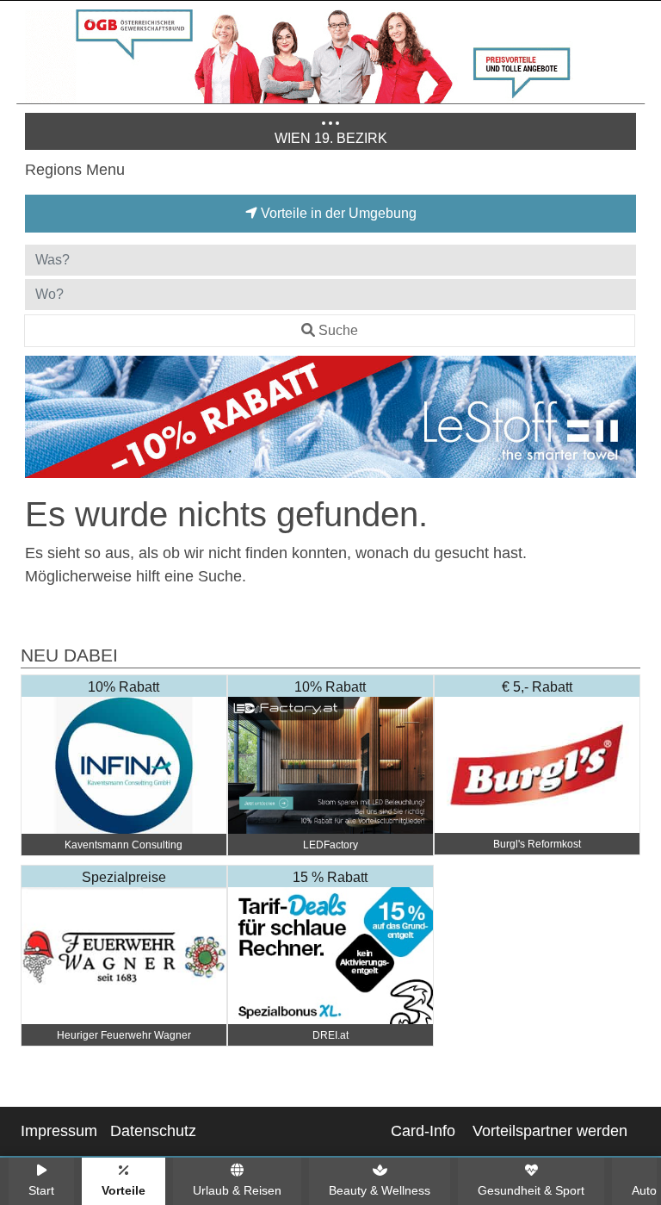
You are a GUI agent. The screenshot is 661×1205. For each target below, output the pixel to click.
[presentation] (41, 420)
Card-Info (423, 1131)
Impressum (59, 1131)
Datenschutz (153, 1131)
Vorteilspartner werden (550, 1131)
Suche (338, 330)
